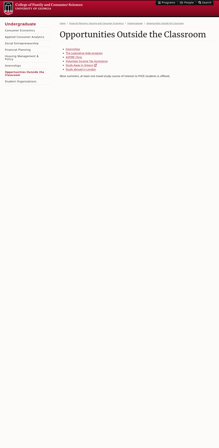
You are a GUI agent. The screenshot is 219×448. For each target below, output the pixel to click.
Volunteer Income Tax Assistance (87, 61)
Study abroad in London (81, 69)
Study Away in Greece (79, 65)
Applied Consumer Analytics (24, 37)
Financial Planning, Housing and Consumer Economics (96, 23)
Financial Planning (18, 49)
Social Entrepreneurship (22, 43)
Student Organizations (20, 81)
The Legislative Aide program (84, 53)
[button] (205, 2)
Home (63, 23)
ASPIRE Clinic (74, 57)
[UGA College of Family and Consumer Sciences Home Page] (43, 8)
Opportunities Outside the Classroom (165, 23)
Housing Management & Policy (22, 57)
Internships (73, 49)
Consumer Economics (20, 30)
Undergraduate (135, 23)
